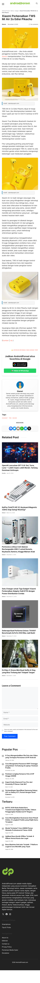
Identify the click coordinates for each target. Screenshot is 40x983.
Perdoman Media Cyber (10, 950)
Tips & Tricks (6, 927)
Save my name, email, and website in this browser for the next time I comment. (21, 730)
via (11, 340)
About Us (5, 938)
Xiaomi (5, 56)
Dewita (4, 473)
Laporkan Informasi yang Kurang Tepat (25, 350)
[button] (37, 3)
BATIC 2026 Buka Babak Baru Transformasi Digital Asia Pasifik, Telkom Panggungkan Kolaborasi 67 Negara (20, 810)
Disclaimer (5, 953)
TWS (10, 418)
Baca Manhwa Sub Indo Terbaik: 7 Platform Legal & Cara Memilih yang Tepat (21, 846)
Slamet (4, 24)
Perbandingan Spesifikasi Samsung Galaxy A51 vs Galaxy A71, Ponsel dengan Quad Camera (21, 792)
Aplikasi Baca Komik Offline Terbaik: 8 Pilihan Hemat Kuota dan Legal (19, 837)
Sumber (6, 340)
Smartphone (6, 924)
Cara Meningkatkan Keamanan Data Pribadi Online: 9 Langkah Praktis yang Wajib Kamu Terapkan (21, 820)
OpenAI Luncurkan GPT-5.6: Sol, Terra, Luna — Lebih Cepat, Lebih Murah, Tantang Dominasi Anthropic (20, 467)
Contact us (5, 944)
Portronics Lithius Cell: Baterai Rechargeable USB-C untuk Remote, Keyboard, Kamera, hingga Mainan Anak (18, 549)
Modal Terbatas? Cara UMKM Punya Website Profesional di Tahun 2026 (19, 829)
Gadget (17, 10)
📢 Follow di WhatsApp (20, 371)
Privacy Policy (7, 947)
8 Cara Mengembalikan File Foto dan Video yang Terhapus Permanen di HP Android (21, 756)
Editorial (5, 941)
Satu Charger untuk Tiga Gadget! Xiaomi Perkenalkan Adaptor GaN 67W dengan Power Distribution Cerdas (19, 591)
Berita (12, 10)
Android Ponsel (6, 10)
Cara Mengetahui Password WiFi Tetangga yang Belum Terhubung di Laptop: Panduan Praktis (21, 766)
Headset (5, 418)
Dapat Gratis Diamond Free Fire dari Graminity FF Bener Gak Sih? (18, 783)
